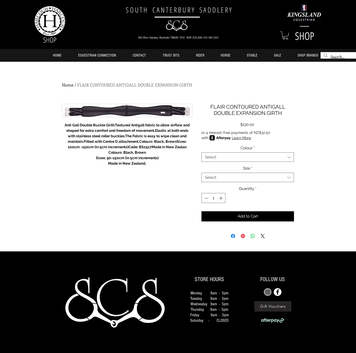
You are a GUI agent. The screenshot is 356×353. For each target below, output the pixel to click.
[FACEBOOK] (277, 292)
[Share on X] (263, 236)
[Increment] (221, 198)
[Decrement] (205, 198)
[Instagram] (268, 292)
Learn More (241, 138)
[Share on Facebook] (233, 236)
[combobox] (247, 157)
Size (248, 168)
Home (67, 85)
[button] (285, 35)
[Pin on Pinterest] (243, 236)
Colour (248, 148)
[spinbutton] (213, 198)
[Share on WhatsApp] (253, 236)
